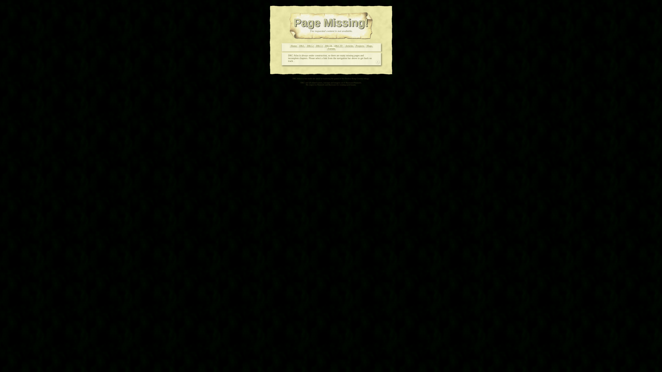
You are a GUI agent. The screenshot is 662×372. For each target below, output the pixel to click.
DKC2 (310, 46)
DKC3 (319, 46)
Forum (331, 48)
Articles (349, 46)
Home (294, 46)
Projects (360, 46)
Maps (369, 46)
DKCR (328, 46)
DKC (302, 46)
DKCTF (338, 46)
